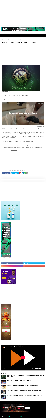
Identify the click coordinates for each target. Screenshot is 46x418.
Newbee (9, 170)
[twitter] (34, 263)
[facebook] (12, 263)
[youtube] (34, 266)
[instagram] (12, 266)
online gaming (14, 170)
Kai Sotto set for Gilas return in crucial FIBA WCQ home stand (19, 380)
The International (20, 170)
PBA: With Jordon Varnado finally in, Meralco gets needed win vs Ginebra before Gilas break (25, 395)
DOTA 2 (6, 170)
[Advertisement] (23, 55)
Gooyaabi (20, 416)
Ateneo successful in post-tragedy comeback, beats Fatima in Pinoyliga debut (22, 385)
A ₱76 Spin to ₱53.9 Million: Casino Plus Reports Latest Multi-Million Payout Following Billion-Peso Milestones (25, 376)
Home (3, 39)
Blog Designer (10, 416)
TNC (5, 39)
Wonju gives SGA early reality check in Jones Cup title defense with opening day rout (24, 390)
